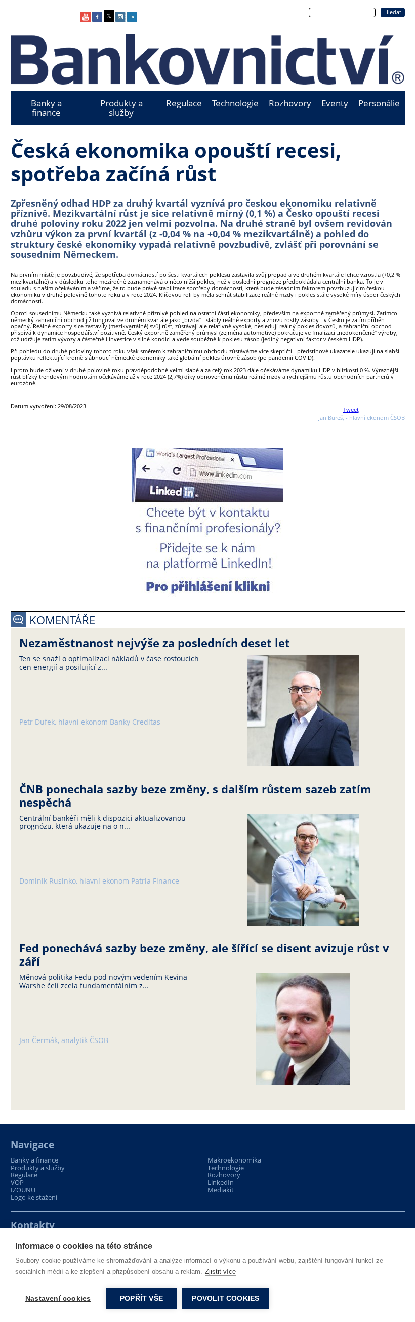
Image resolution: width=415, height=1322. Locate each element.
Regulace (184, 103)
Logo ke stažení (34, 1197)
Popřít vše (141, 1298)
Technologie (235, 103)
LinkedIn (221, 1182)
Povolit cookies (225, 1298)
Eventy (334, 103)
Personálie (379, 103)
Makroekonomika (234, 1160)
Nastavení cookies (58, 1298)
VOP (17, 1182)
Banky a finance (46, 108)
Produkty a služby (121, 108)
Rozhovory (290, 103)
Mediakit (221, 1190)
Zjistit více (220, 1271)
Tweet (351, 409)
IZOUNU (23, 1190)
